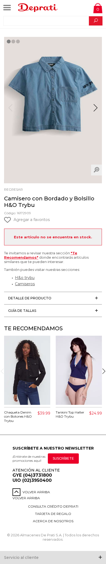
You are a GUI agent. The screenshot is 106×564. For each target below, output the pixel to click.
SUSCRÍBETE (63, 458)
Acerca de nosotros (53, 521)
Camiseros (25, 283)
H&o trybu (25, 277)
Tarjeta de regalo (53, 514)
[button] (95, 110)
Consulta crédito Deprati (53, 506)
